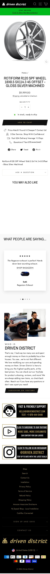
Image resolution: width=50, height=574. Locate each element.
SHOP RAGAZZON (25, 267)
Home (24, 72)
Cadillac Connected (25, 513)
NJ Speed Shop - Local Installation (25, 508)
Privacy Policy (25, 486)
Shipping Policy (25, 500)
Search (25, 473)
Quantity (25, 102)
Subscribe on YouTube (22, 390)
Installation (25, 482)
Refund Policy (25, 495)
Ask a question (25, 172)
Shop (25, 469)
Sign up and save (24, 521)
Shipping (16, 96)
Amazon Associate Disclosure (25, 504)
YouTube (39, 371)
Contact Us (25, 477)
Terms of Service (25, 491)
